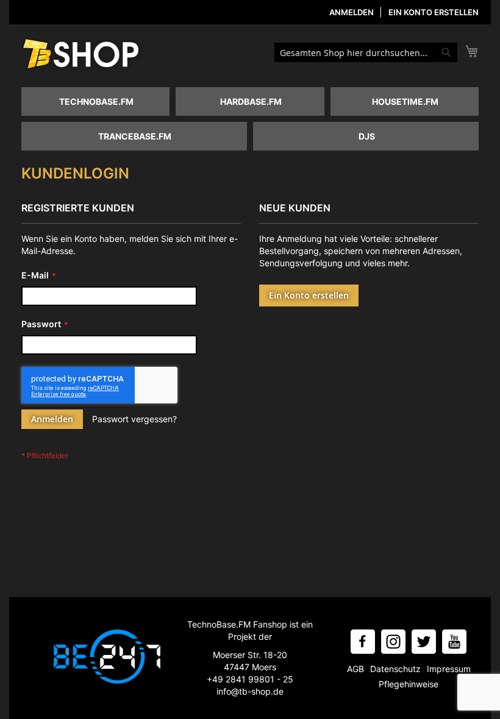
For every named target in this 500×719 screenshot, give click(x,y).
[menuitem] (95, 101)
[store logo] (82, 55)
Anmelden (351, 12)
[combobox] (365, 52)
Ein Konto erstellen (433, 12)
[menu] (253, 122)
